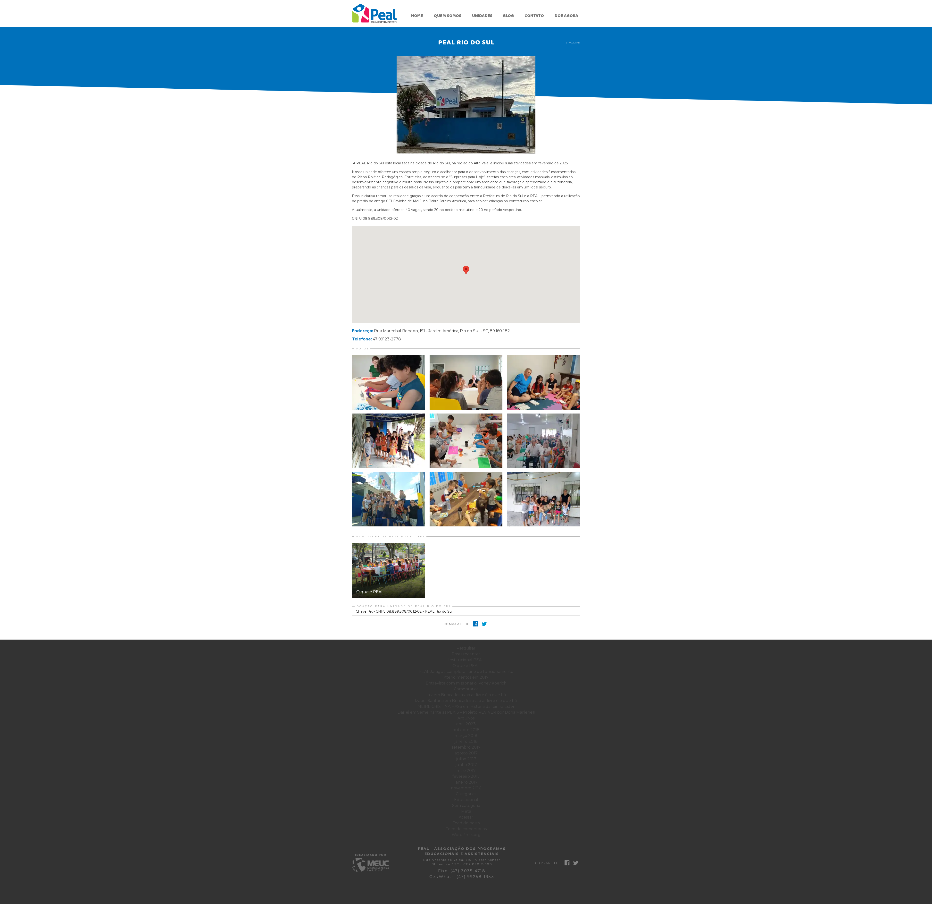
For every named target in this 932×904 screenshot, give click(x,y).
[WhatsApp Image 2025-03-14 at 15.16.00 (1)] (388, 382)
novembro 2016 (466, 788)
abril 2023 (466, 724)
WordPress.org (466, 834)
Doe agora (566, 16)
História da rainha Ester (492, 706)
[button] (466, 104)
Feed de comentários (466, 829)
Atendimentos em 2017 (466, 677)
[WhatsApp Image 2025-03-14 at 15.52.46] (543, 441)
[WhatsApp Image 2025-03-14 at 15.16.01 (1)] (543, 499)
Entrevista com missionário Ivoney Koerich (466, 683)
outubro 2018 (466, 729)
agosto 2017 (466, 753)
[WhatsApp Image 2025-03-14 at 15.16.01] (466, 441)
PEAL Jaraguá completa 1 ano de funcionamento (466, 671)
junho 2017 (466, 764)
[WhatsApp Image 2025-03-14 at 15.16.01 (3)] (466, 382)
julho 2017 (466, 759)
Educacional (466, 799)
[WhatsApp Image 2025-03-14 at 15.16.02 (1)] (543, 382)
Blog (508, 16)
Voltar (573, 43)
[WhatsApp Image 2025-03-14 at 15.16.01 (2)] (388, 441)
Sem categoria (466, 805)
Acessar (466, 817)
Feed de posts (466, 823)
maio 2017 (466, 770)
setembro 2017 (466, 747)
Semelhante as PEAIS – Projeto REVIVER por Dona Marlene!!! (476, 712)
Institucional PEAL (466, 660)
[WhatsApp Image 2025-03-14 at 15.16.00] (388, 499)
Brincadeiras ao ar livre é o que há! (474, 695)
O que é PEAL (466, 665)
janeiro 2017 (466, 782)
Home (417, 16)
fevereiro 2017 (466, 776)
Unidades (482, 16)
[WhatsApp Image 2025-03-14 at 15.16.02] (466, 499)
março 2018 (466, 735)
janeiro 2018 (466, 741)
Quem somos (447, 16)
